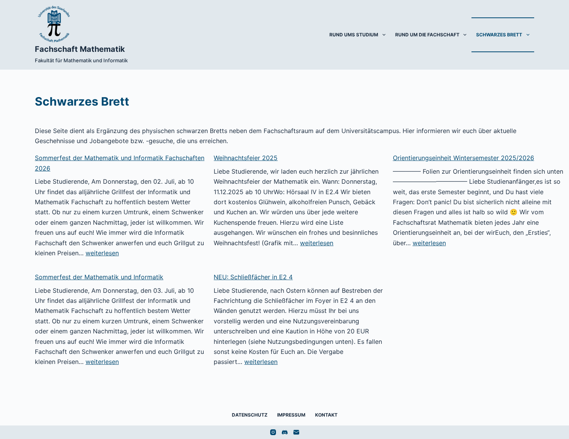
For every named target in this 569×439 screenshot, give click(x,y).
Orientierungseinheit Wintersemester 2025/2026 (463, 158)
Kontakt (326, 415)
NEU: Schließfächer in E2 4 (253, 277)
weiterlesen (102, 253)
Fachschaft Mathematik (80, 49)
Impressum (291, 415)
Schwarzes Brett (499, 35)
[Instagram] (273, 432)
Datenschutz (249, 415)
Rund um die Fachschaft (427, 35)
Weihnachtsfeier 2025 (246, 158)
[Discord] (285, 432)
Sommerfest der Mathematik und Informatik (99, 277)
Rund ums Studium (353, 35)
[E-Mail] (296, 432)
